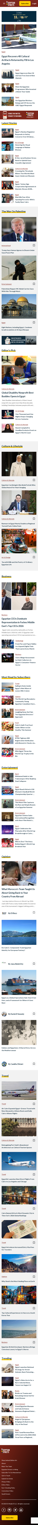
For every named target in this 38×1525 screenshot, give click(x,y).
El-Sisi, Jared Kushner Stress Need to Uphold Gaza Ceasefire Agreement (25, 160)
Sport (17, 774)
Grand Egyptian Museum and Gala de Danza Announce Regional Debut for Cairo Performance (24, 1408)
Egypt (3, 52)
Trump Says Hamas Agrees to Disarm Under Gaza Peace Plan (18, 251)
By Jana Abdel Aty (15, 964)
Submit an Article (7, 1479)
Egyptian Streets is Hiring (10, 1469)
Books (17, 1391)
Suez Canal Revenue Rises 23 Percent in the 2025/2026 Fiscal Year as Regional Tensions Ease (25, 1435)
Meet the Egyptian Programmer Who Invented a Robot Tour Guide (25, 89)
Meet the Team (7, 1466)
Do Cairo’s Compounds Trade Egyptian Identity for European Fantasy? (16, 949)
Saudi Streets (6, 1494)
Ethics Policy (6, 1485)
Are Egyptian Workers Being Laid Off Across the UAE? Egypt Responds (25, 102)
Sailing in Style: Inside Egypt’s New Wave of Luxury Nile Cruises (23, 688)
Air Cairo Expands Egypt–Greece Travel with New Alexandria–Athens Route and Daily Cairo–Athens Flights (18, 1110)
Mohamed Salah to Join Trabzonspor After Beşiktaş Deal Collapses (25, 778)
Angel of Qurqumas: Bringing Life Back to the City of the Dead (24, 1421)
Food (17, 723)
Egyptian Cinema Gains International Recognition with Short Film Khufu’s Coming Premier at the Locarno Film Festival (24, 818)
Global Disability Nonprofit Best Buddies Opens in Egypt (18, 394)
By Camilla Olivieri (15, 1064)
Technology (19, 641)
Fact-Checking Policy (8, 1488)
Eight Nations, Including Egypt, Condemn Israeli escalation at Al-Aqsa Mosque (17, 328)
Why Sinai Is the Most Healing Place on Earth (18, 1281)
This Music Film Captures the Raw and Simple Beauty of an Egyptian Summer (25, 804)
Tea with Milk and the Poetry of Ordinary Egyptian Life (17, 563)
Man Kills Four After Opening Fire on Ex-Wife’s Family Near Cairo (25, 199)
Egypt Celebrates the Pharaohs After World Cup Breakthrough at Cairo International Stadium (25, 831)
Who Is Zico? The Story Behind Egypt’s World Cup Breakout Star (25, 844)
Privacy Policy (6, 1482)
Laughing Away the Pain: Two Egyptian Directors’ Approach (24, 714)
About (4, 1463)
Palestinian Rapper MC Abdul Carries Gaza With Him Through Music (18, 290)
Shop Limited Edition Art (9, 1460)
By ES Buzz (12, 913)
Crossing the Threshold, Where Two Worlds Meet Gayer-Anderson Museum (24, 173)
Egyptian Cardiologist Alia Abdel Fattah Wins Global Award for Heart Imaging (18, 486)
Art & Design (19, 142)
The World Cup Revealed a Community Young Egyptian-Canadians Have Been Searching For (25, 701)
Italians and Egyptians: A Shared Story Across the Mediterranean (19, 1049)
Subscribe (25, 3)
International (6, 245)
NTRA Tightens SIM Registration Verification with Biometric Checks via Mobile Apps (25, 740)
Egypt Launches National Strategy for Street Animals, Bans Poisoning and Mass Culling (24, 1369)
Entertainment (7, 284)
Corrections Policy (7, 1491)
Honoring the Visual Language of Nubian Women (22, 147)
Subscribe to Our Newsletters (11, 1472)
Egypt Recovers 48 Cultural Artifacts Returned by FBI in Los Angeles (18, 60)
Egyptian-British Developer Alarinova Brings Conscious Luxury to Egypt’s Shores (18, 1348)
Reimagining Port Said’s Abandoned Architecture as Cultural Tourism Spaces (17, 1146)
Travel (17, 683)
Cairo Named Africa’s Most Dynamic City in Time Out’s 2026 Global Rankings (18, 1214)
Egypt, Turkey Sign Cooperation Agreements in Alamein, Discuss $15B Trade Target (25, 186)
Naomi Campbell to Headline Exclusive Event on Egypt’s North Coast (25, 430)
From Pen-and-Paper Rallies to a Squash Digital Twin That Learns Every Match (25, 646)
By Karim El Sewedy (16, 1014)
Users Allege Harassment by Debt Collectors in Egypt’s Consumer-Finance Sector (25, 661)
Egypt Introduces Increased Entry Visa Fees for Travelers (18, 1248)
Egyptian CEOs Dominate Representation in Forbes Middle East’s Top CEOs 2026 (18, 622)
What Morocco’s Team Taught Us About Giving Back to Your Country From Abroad (18, 893)
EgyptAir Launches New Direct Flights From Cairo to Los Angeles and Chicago (18, 1180)
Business (4, 615)
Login (34, 3)
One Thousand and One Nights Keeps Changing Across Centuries (24, 416)
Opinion (17, 696)
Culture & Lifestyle (21, 168)
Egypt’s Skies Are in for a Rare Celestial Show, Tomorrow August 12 (24, 1382)
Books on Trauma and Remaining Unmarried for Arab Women (24, 1395)
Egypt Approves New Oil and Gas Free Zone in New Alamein (25, 75)
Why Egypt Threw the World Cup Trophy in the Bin (24, 753)
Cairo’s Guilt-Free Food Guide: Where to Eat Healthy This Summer (24, 727)
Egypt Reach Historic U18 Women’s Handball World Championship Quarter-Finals (24, 791)
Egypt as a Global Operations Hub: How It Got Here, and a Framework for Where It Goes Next (19, 1000)
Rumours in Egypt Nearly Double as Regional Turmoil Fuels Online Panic (18, 525)
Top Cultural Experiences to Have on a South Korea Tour (18, 1314)
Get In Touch (6, 1475)
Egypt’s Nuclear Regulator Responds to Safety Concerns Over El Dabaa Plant (25, 134)
